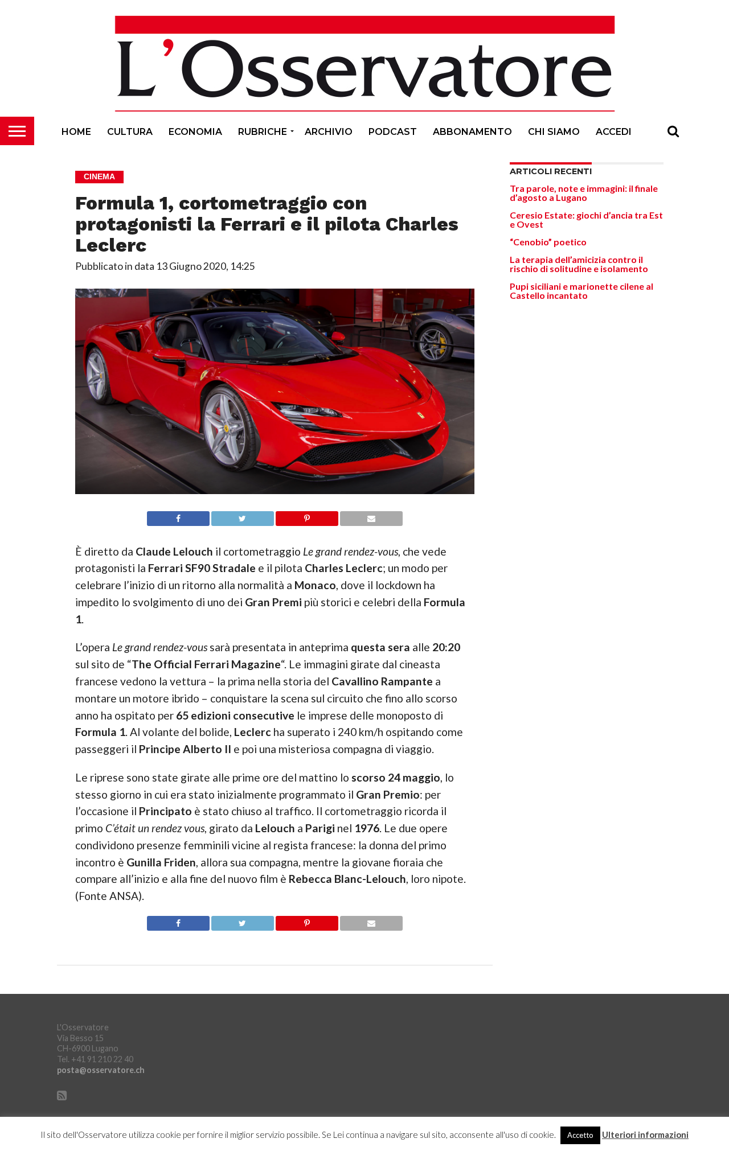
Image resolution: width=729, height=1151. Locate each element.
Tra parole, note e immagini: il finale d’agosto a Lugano (584, 193)
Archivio (329, 131)
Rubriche (262, 131)
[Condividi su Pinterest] (307, 515)
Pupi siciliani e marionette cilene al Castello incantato (581, 291)
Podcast (392, 131)
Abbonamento (472, 131)
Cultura (130, 131)
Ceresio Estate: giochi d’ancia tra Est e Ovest (586, 219)
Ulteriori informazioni (645, 1135)
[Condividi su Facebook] (178, 515)
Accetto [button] (580, 1135)
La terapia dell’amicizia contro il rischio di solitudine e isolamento (579, 264)
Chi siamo (554, 131)
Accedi (614, 131)
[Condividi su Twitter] (242, 515)
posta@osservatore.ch (101, 1070)
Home (76, 131)
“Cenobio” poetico (548, 241)
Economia (195, 131)
